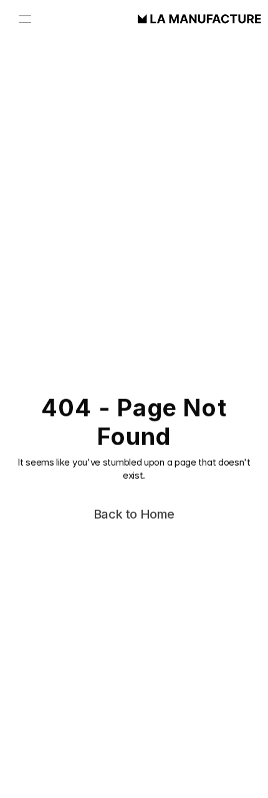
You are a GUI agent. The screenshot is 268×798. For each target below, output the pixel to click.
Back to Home (134, 514)
